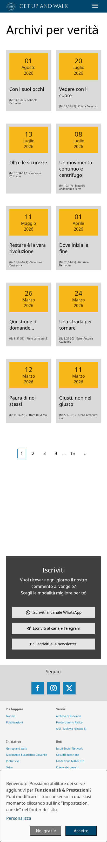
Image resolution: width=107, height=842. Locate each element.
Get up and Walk (16, 748)
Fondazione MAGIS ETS (70, 761)
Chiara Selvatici (87, 106)
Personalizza (18, 818)
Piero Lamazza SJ (37, 338)
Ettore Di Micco (37, 415)
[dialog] (53, 806)
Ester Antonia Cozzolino (76, 340)
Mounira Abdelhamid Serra (72, 187)
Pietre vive (12, 761)
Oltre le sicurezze (28, 162)
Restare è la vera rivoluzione (27, 248)
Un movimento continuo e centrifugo (75, 168)
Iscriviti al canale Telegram (56, 628)
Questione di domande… (23, 324)
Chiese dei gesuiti (67, 767)
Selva (9, 767)
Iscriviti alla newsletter (56, 643)
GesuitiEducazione (67, 755)
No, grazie (46, 831)
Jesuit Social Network (69, 748)
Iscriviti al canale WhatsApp (57, 612)
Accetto (81, 831)
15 (72, 453)
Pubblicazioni (14, 722)
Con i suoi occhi (26, 89)
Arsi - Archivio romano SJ (71, 728)
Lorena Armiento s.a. (78, 416)
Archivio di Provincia (68, 716)
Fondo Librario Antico (69, 722)
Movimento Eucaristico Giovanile (26, 755)
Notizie (10, 716)
